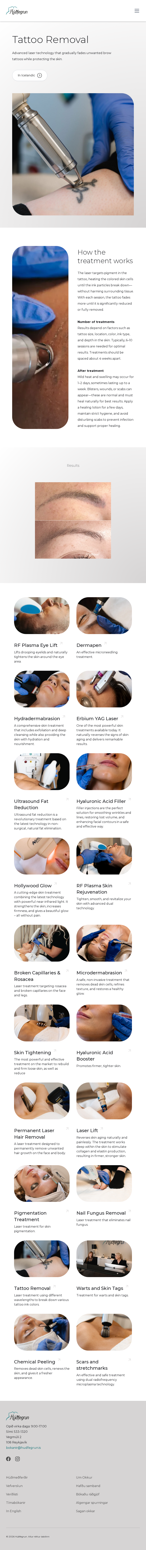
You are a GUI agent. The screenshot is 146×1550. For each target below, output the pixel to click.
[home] (16, 10)
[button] (136, 10)
